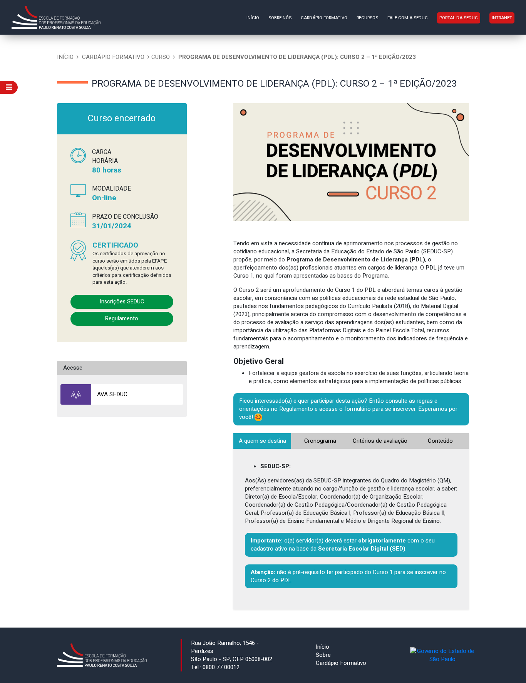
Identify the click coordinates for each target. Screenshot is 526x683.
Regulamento (121, 319)
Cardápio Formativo (324, 18)
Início (252, 18)
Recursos (367, 18)
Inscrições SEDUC (122, 302)
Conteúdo (440, 441)
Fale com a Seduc (407, 18)
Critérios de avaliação (380, 441)
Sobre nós (279, 18)
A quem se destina (262, 441)
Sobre (323, 655)
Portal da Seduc (458, 18)
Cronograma (320, 441)
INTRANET (502, 18)
